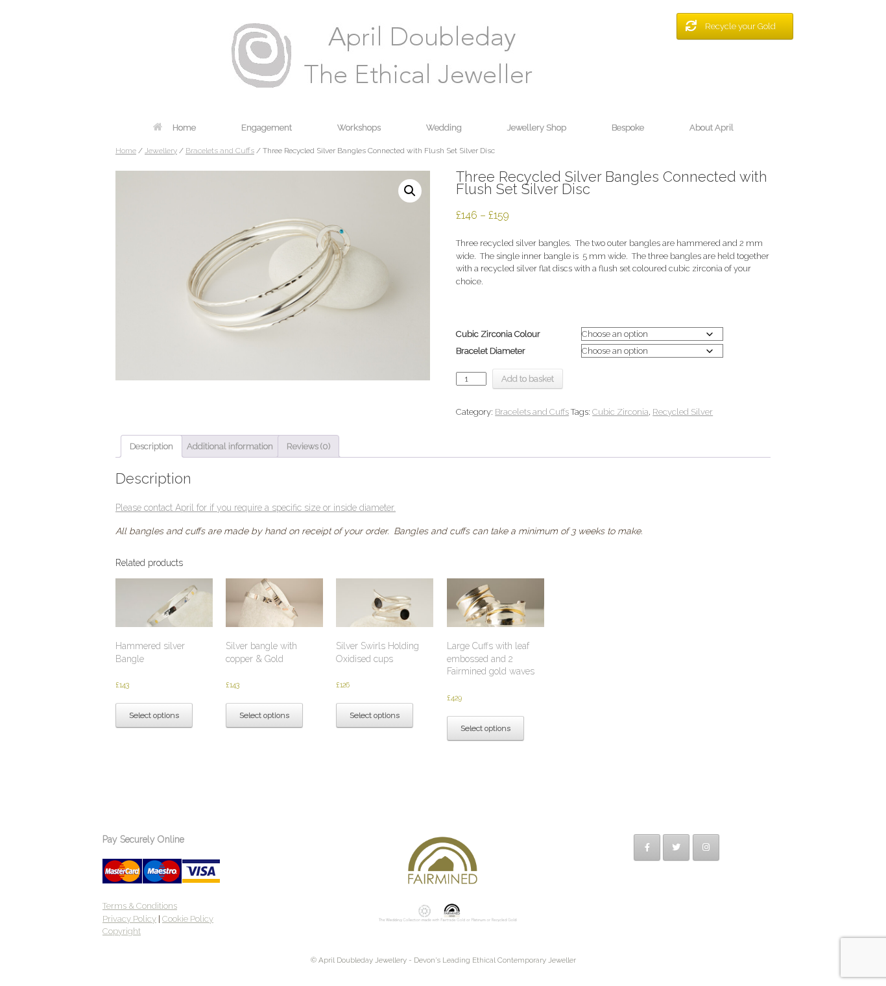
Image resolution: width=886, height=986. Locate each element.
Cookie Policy (187, 919)
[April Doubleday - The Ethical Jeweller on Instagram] (706, 847)
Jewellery (161, 150)
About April (711, 127)
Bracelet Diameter (490, 351)
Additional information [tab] (230, 446)
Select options (154, 715)
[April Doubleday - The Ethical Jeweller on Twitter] (676, 847)
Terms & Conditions (139, 906)
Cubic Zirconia (620, 412)
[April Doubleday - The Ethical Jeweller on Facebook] (647, 847)
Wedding (444, 127)
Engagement (266, 127)
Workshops (359, 127)
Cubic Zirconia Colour (498, 334)
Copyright (121, 931)
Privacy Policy (129, 919)
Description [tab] (151, 446)
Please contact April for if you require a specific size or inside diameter (254, 507)
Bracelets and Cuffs (220, 150)
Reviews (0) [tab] (308, 446)
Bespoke (628, 127)
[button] (410, 191)
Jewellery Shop (536, 127)
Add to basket (527, 379)
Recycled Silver (683, 412)
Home (184, 127)
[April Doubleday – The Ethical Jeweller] (443, 55)
